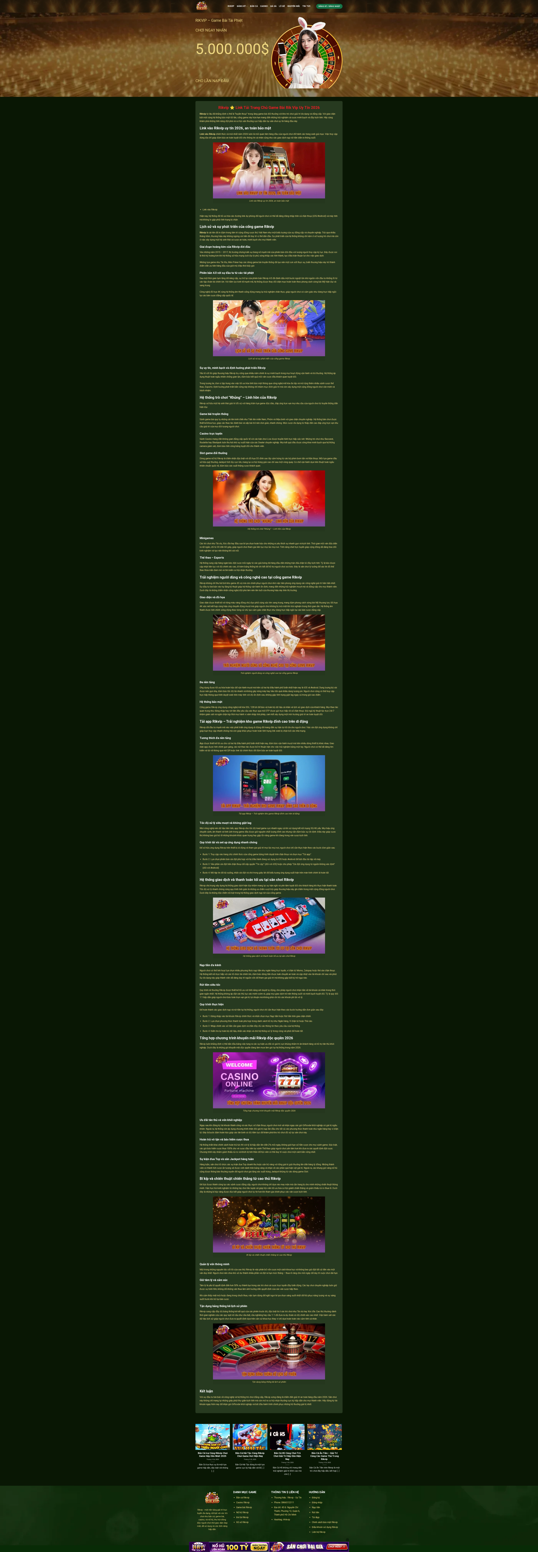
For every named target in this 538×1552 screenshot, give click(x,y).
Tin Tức (306, 6)
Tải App (315, 1517)
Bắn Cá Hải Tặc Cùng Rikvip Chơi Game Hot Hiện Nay (250, 1455)
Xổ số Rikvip (242, 1522)
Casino (264, 6)
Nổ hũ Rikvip (242, 1512)
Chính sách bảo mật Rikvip (325, 1522)
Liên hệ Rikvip (318, 1532)
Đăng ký (241, 6)
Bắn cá (254, 6)
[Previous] (191, 1445)
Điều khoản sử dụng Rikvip (325, 1527)
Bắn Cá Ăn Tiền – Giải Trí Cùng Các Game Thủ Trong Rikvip (324, 1456)
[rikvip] (209, 6)
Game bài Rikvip (244, 1507)
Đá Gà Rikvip (242, 1517)
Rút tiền (315, 1512)
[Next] (346, 1445)
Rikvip (231, 6)
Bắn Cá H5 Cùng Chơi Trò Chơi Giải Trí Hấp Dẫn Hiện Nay (287, 1456)
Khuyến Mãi (293, 6)
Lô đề (282, 6)
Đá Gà (273, 6)
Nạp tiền (316, 1507)
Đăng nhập (317, 1502)
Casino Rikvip (243, 1502)
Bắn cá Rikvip (242, 1497)
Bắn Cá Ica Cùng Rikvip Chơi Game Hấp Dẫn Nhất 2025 (213, 1455)
